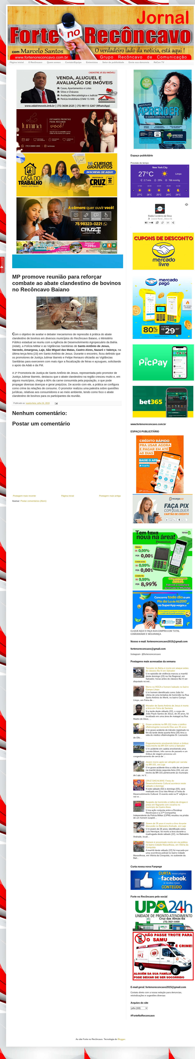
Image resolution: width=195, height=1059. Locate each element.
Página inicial (17, 62)
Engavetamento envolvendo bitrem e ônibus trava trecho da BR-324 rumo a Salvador (167, 744)
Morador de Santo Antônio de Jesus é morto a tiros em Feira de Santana (167, 706)
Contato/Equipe (73, 62)
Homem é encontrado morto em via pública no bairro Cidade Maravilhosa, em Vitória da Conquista (167, 845)
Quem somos (54, 62)
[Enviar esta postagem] (56, 403)
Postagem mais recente (24, 496)
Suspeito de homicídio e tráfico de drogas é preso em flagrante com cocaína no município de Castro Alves (167, 804)
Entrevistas (92, 62)
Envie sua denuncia (139, 62)
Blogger (121, 1039)
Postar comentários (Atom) (33, 501)
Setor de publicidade (113, 62)
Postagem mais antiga (110, 496)
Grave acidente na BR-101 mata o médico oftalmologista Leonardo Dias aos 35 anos (166, 725)
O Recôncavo (35, 62)
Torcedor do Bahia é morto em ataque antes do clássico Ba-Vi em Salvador (167, 669)
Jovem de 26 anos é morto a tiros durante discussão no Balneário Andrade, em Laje (166, 824)
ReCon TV (159, 62)
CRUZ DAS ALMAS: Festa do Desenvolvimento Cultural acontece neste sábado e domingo (166, 783)
